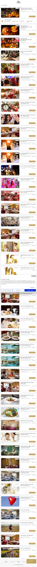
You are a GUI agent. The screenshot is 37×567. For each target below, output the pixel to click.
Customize (18, 290)
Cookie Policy (25, 561)
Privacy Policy (12, 561)
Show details (32, 287)
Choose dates (32, 16)
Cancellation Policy (18, 561)
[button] (18, 5)
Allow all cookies (30, 290)
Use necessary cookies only (6, 290)
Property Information (6, 561)
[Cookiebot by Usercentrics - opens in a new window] (32, 276)
